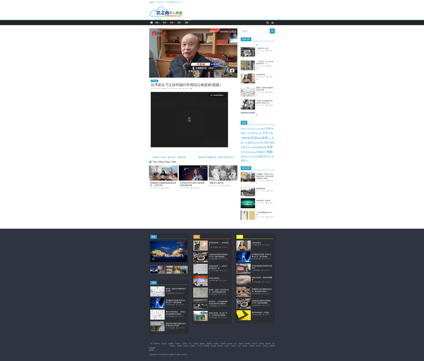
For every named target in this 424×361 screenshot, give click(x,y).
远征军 (262, 156)
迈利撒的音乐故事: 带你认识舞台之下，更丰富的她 (172, 2)
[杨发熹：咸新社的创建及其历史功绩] (248, 75)
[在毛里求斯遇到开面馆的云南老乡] (243, 265)
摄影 (260, 138)
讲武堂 (244, 156)
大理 (271, 133)
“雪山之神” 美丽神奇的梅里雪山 (168, 257)
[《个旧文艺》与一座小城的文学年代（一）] (248, 48)
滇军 (262, 142)
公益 (256, 129)
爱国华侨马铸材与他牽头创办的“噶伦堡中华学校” (176, 324)
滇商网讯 (272, 346)
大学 (265, 133)
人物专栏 (240, 344)
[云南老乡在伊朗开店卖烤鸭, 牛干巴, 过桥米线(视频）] (200, 253)
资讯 (156, 22)
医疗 (263, 128)
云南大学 (244, 129)
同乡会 (187, 88)
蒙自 (255, 152)
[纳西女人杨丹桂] (223, 167)
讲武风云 (220, 346)
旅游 (250, 142)
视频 (190, 88)
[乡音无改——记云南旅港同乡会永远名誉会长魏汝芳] (200, 300)
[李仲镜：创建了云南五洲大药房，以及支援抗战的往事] (200, 289)
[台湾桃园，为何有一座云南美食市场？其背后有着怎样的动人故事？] (248, 173)
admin (165, 88)
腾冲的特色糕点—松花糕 (260, 312)
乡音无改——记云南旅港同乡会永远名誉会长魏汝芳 (218, 302)
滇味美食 (209, 344)
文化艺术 (254, 344)
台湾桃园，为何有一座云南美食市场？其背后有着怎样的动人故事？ (264, 176)
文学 (245, 143)
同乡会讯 (164, 344)
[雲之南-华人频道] (151, 22)
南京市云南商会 (214, 278)
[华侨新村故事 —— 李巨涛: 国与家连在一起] (200, 265)
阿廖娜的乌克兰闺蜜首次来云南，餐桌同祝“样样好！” (262, 290)
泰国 (257, 143)
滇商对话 (258, 346)
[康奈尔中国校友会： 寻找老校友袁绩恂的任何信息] (157, 311)
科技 (256, 147)
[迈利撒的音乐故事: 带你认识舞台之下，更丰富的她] (248, 101)
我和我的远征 (260, 188)
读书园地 (247, 344)
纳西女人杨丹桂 (217, 182)
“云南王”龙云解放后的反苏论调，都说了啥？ (264, 89)
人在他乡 (154, 81)
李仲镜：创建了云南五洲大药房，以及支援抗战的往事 (219, 291)
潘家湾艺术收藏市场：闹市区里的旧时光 (217, 157)
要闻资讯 (157, 344)
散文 (269, 138)
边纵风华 (227, 346)
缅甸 (260, 147)
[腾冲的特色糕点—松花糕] (243, 311)
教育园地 (268, 344)
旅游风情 (156, 252)
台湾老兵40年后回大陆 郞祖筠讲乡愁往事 (192, 184)
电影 (248, 147)
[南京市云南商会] (200, 277)
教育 (265, 138)
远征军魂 (186, 346)
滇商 (186, 22)
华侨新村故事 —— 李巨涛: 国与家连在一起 (218, 267)
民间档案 (206, 346)
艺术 (243, 151)
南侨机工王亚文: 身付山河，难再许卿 (168, 157)
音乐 (269, 156)
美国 (265, 147)
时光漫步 (216, 344)
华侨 (268, 128)
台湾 (182, 88)
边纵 (256, 156)
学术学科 (261, 344)
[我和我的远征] (248, 187)
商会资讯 (245, 346)
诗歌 (248, 157)
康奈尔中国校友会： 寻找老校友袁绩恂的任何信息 (175, 313)
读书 (252, 157)
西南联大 (261, 151)
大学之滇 (199, 346)
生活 (164, 22)
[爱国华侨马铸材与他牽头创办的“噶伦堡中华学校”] (157, 322)
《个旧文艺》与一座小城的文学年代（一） (264, 49)
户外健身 (222, 344)
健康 (252, 129)
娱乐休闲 (229, 344)
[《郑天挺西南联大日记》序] (248, 211)
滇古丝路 (213, 346)
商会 (260, 133)
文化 (171, 22)
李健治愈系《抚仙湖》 (264, 200)
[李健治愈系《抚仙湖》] (248, 199)
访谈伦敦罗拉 (260, 61)
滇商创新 (251, 346)
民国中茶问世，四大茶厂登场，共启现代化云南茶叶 (218, 314)
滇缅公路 (172, 346)
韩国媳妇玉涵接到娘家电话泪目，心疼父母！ (163, 184)
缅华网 (151, 350)
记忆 (179, 22)
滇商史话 (265, 346)
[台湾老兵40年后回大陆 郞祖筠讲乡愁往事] (193, 167)
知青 (251, 147)
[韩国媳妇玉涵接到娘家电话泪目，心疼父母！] (163, 167)
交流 (249, 129)
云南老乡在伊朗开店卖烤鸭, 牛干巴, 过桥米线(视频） (218, 255)
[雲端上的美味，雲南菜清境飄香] (243, 276)
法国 (254, 143)
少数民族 (245, 138)
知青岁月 (234, 346)
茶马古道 (249, 152)
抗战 (254, 137)
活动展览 (170, 344)
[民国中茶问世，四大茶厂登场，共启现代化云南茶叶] (200, 312)
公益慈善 (195, 344)
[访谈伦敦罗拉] (248, 62)
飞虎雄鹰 (179, 346)
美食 (270, 147)
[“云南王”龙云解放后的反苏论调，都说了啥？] (248, 88)
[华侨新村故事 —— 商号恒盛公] (200, 242)
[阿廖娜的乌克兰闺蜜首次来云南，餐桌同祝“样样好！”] (243, 288)
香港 (247, 161)
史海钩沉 (192, 346)
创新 (259, 129)
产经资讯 (177, 344)
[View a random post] (272, 22)
